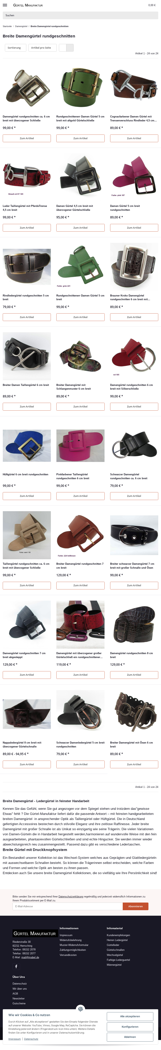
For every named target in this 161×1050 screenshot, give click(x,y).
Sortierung (14, 47)
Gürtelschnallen (115, 949)
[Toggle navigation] (5, 3)
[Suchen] (154, 15)
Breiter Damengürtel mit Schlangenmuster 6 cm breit (73, 387)
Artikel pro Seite (41, 47)
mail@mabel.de (30, 957)
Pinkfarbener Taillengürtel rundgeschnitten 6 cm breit (72, 476)
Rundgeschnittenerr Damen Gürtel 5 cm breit (80, 297)
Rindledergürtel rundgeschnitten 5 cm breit (26, 297)
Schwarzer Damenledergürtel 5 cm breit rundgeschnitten (80, 744)
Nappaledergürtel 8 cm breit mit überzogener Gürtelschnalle (22, 744)
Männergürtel (114, 964)
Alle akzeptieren (130, 1016)
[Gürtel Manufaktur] (28, 5)
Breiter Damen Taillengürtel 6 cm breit (26, 385)
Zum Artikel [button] (27, 138)
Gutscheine (19, 1003)
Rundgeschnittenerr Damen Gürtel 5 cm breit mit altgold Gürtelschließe (80, 118)
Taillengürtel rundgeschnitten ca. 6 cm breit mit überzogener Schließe (26, 565)
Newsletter (19, 998)
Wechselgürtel (115, 955)
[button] (137, 5)
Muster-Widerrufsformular (74, 945)
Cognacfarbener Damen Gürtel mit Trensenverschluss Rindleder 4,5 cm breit (132, 118)
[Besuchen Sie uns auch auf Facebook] (16, 966)
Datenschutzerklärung (71, 896)
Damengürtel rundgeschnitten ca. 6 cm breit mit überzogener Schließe (26, 118)
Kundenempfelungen (118, 935)
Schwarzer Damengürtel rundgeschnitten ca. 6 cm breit (128, 476)
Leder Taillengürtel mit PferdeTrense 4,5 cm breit (25, 208)
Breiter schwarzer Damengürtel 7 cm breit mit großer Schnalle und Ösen (132, 565)
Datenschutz (20, 983)
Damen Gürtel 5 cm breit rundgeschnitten (125, 208)
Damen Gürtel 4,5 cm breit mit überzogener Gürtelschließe (74, 208)
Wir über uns (20, 988)
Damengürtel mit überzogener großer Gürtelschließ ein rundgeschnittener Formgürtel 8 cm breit (79, 655)
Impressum (66, 935)
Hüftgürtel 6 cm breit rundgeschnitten (25, 474)
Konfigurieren (130, 1026)
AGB (15, 993)
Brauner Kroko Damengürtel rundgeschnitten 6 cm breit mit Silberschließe (129, 297)
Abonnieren (135, 906)
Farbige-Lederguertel (118, 959)
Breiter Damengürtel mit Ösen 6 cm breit (131, 744)
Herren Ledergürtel (117, 940)
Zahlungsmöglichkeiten (73, 949)
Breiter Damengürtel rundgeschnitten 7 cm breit (79, 565)
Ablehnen (130, 1036)
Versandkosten (68, 955)
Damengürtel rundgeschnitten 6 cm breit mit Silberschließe (131, 387)
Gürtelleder (113, 945)
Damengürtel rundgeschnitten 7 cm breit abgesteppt (24, 655)
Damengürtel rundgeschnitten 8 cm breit (131, 655)
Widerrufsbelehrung (70, 940)
